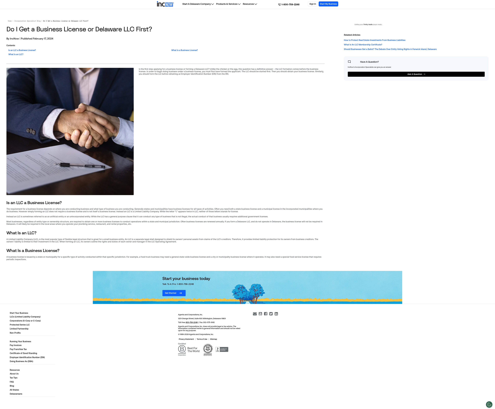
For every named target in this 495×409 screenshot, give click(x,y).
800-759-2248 (192, 322)
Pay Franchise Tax (18, 349)
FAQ (12, 382)
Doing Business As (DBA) (21, 361)
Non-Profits (15, 333)
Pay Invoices (16, 345)
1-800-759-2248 (290, 4)
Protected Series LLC (20, 325)
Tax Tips (13, 378)
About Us (14, 374)
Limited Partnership (19, 329)
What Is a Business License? (184, 50)
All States (14, 390)
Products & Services (226, 4)
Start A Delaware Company (196, 4)
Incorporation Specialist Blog (27, 21)
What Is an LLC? (15, 54)
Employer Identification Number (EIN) (27, 357)
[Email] (255, 314)
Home (10, 21)
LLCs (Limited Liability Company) (25, 317)
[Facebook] (265, 314)
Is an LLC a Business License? (22, 50)
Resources (248, 4)
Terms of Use (202, 339)
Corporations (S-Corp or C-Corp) (25, 321)
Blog (12, 386)
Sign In (313, 4)
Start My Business (328, 4)
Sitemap (213, 339)
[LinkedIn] (276, 314)
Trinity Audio (368, 24)
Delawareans (16, 394)
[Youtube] (260, 314)
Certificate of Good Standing (23, 353)
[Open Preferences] (489, 404)
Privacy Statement (186, 339)
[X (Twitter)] (271, 314)
